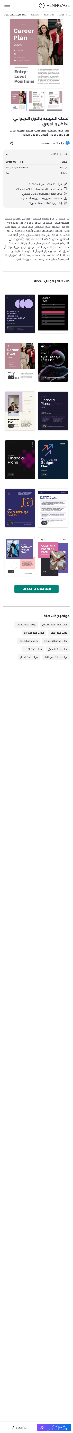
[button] (19, 1427)
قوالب (61, 14)
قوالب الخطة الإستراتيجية (56, 641)
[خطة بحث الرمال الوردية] (20, 411)
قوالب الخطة (49, 14)
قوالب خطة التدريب (33, 649)
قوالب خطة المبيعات (26, 624)
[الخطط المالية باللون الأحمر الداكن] (20, 459)
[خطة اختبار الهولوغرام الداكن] (53, 362)
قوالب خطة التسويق (58, 649)
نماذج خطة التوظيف (28, 641)
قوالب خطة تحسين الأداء (56, 657)
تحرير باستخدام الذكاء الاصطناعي (57, 1427)
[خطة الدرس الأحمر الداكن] (53, 314)
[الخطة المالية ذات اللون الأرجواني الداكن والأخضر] (20, 314)
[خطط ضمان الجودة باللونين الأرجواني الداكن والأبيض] (53, 508)
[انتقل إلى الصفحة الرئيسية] (54, 5)
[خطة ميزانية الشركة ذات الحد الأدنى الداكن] (53, 459)
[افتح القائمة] (7, 5)
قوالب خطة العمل (59, 633)
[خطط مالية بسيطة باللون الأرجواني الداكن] (53, 411)
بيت (69, 14)
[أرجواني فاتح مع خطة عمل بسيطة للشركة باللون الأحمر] (20, 556)
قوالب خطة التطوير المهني (55, 624)
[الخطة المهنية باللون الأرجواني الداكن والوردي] (20, 362)
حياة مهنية (35, 14)
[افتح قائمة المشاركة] (11, 143)
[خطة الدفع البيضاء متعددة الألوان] (53, 556)
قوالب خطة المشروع (34, 633)
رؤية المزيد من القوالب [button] (36, 588)
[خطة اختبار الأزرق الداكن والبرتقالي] (20, 508)
